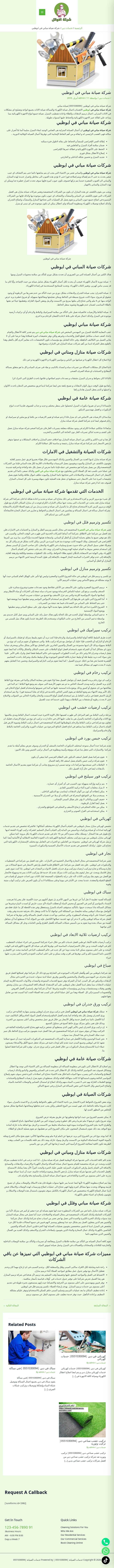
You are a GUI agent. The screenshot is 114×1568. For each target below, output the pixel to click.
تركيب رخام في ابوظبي (92, 672)
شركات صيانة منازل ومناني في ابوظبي (75, 352)
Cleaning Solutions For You (74, 1527)
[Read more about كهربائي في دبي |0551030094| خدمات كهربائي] (82, 1341)
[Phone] (106, 1542)
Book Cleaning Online (72, 1542)
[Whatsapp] (106, 1551)
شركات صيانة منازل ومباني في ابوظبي (75, 1152)
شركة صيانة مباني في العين (48, 470)
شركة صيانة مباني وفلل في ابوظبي (78, 1203)
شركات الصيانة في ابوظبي (86, 1094)
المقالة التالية (11, 1305)
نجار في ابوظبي (98, 853)
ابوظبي (86, 109)
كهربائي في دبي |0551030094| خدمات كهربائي (83, 1357)
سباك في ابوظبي (97, 892)
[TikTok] (106, 1560)
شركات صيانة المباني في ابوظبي (81, 267)
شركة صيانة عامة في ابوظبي (84, 398)
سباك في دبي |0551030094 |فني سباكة (32, 1368)
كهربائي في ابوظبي (95, 818)
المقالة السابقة (102, 1305)
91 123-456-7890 (19, 1527)
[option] (57, 165)
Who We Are (67, 1530)
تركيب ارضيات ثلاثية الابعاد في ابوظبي (80, 934)
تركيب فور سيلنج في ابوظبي (88, 776)
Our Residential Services (73, 1534)
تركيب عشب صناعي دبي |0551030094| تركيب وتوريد (83, 1442)
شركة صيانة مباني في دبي (47, 331)
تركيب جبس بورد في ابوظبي (88, 738)
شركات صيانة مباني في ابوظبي (82, 165)
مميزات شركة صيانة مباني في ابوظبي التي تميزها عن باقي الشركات (57, 1256)
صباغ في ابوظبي (97, 965)
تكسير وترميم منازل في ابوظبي (85, 568)
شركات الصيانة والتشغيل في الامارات (76, 451)
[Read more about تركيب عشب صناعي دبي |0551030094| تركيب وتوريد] (82, 1419)
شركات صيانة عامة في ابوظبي (83, 1058)
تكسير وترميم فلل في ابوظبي (87, 522)
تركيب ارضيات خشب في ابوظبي (84, 707)
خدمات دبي (104, 97)
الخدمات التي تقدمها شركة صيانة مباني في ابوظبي (57, 491)
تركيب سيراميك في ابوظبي (89, 630)
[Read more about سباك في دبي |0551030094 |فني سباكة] (31, 1347)
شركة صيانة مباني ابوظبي (87, 324)
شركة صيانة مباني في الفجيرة (92, 529)
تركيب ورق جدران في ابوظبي (87, 1004)
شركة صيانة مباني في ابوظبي (84, 122)
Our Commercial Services (73, 1538)
